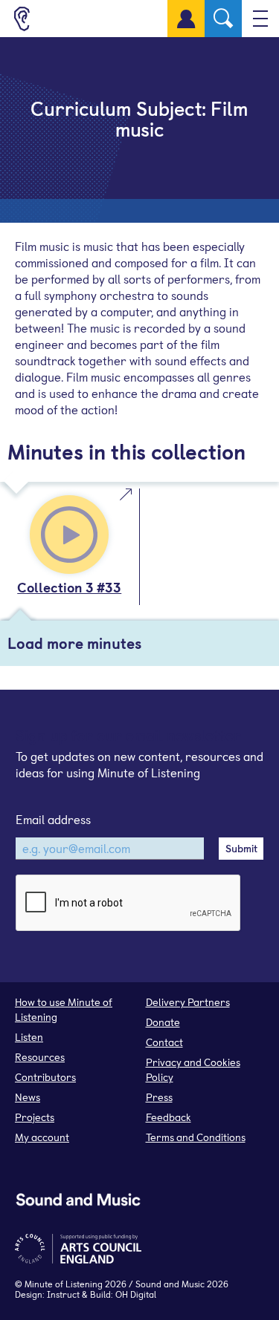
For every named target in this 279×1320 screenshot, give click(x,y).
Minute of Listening (64, 1283)
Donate (163, 1022)
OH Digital (135, 1294)
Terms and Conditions (196, 1137)
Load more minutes (74, 643)
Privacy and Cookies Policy (193, 1069)
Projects (34, 1117)
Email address (53, 818)
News (27, 1097)
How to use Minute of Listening (63, 1009)
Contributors (45, 1077)
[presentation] (129, 903)
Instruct (63, 1294)
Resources (40, 1057)
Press (159, 1097)
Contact (164, 1042)
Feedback (168, 1117)
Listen (29, 1037)
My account (42, 1137)
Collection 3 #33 (69, 587)
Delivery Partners (188, 1002)
